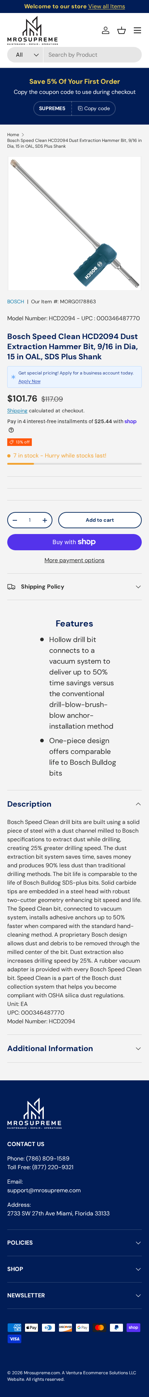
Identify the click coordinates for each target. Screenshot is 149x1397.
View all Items (106, 6)
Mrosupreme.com (42, 1373)
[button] (121, 30)
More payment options (74, 560)
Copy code (97, 108)
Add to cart (100, 520)
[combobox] (74, 54)
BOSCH (15, 301)
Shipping (17, 410)
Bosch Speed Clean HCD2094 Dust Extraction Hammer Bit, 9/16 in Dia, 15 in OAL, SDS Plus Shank (74, 143)
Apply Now (29, 381)
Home (13, 135)
